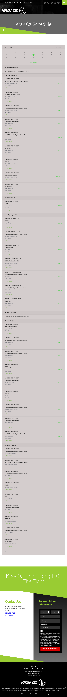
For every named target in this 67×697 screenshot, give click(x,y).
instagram (55, 2)
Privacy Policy (47, 690)
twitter (48, 2)
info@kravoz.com (35, 675)
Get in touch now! (27, 2)
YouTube (58, 2)
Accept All (20, 694)
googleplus (51, 2)
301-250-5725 (14, 2)
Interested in (44, 624)
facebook (44, 2)
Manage (47, 694)
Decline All (33, 694)
